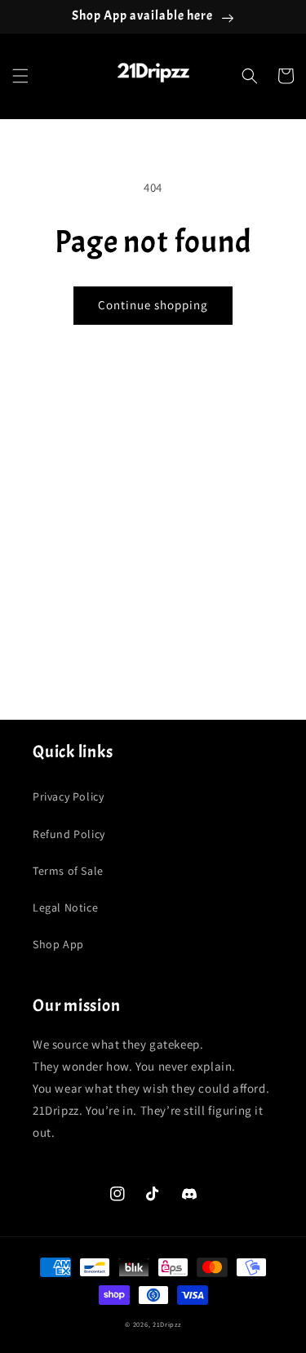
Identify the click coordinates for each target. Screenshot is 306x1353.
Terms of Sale (68, 870)
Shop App (58, 944)
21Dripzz (167, 1324)
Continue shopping (153, 305)
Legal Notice (65, 907)
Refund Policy (69, 834)
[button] (20, 76)
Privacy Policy (68, 796)
